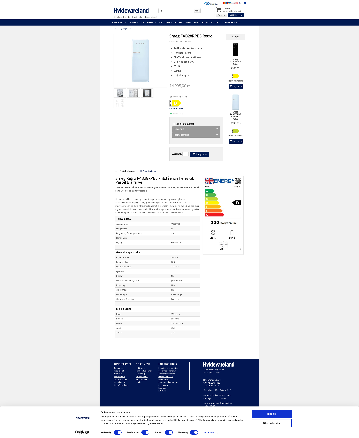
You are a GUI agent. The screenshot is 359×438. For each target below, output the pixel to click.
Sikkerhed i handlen (167, 371)
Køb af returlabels (121, 385)
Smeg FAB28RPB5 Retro (190, 36)
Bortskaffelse (181, 134)
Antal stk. (177, 154)
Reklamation (119, 376)
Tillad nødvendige (271, 423)
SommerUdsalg (231, 22)
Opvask (132, 22)
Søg (197, 10)
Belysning (140, 373)
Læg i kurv (201, 154)
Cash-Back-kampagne (168, 382)
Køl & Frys (164, 22)
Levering (179, 128)
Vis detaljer (208, 432)
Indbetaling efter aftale (168, 368)
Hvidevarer (141, 368)
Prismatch (118, 373)
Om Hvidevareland (166, 373)
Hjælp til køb (119, 371)
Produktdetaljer (127, 171)
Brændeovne (142, 376)
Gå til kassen (236, 15)
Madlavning (147, 22)
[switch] (145, 432)
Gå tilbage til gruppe (122, 28)
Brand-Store (201, 22)
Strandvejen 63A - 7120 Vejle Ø (217, 390)
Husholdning (182, 22)
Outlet (215, 22)
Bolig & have (141, 379)
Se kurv (221, 15)
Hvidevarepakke (165, 376)
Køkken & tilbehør (144, 371)
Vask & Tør (118, 22)
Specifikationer (149, 171)
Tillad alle (271, 414)
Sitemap (162, 390)
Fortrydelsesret (120, 379)
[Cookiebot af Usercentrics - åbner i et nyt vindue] (82, 432)
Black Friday (163, 379)
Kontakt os (118, 368)
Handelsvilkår (119, 382)
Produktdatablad (176, 108)
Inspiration (163, 385)
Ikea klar (162, 388)
